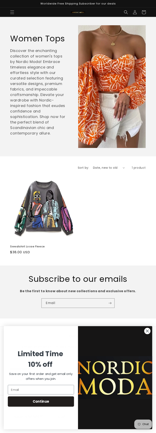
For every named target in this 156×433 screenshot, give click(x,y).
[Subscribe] (109, 303)
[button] (12, 12)
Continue (41, 401)
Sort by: (83, 168)
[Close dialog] (147, 331)
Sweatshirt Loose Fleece (27, 246)
